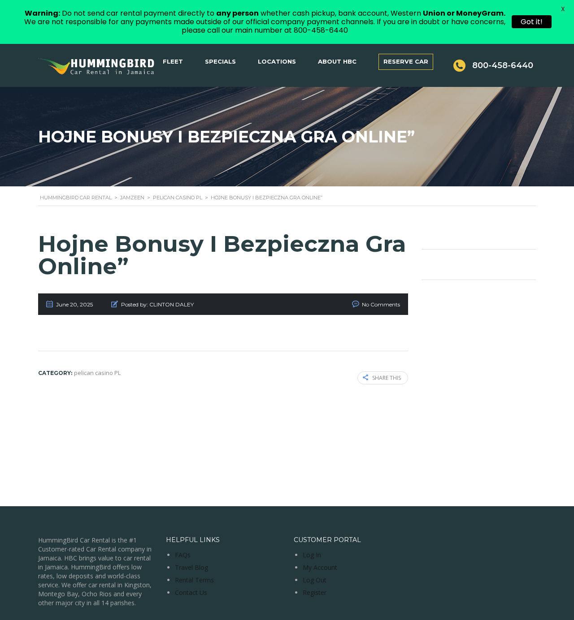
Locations (277, 61)
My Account (320, 567)
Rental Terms (194, 580)
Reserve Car (405, 61)
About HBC (337, 61)
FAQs (183, 555)
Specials (220, 61)
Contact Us (191, 592)
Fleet (173, 61)
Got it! (532, 22)
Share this (386, 378)
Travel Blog (191, 567)
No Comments (381, 304)
